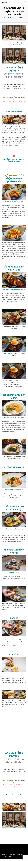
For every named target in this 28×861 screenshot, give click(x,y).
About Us (4, 854)
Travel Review (11, 854)
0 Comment (20, 17)
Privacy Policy (7, 856)
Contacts (19, 854)
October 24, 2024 (9, 17)
